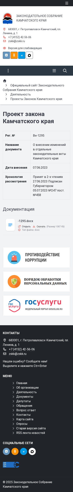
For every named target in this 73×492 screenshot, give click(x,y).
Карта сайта (24, 419)
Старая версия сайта (31, 428)
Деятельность (26, 392)
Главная (21, 383)
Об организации (27, 387)
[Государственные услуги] (36, 305)
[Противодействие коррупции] (36, 257)
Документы (24, 396)
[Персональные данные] (36, 281)
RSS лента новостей (30, 433)
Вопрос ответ (26, 410)
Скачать (41, 226)
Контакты (23, 415)
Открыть (26, 226)
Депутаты (23, 401)
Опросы (22, 424)
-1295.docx (25, 221)
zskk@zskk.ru (16, 41)
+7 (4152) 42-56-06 (19, 37)
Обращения (24, 405)
